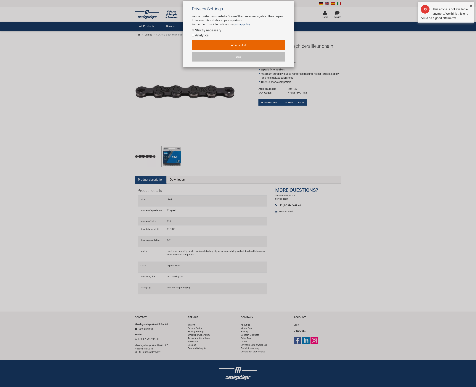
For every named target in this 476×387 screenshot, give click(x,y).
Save (238, 56)
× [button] (471, 6)
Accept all (240, 45)
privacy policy (242, 24)
